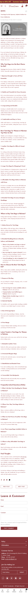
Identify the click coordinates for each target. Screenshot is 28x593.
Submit (22, 572)
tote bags (20, 203)
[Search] (5, 6)
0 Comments (19, 20)
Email (2, 506)
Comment (3, 512)
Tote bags (3, 69)
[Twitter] (4, 480)
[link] (7, 591)
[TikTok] (15, 578)
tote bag (24, 457)
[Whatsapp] (9, 480)
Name (2, 500)
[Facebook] (1, 480)
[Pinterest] (6, 480)
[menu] (1, 6)
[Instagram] (7, 578)
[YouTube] (20, 578)
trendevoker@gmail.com (11, 559)
